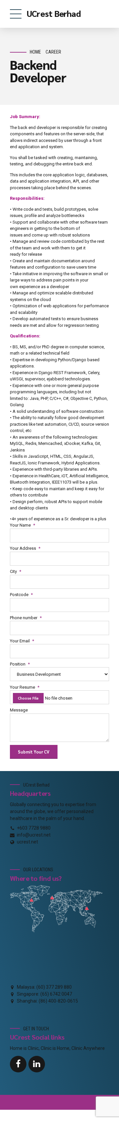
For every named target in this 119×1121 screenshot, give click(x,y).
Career (53, 52)
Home (35, 52)
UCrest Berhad (54, 13)
